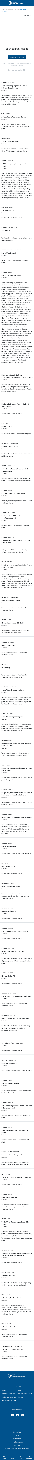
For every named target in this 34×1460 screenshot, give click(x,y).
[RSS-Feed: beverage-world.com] (21, 1415)
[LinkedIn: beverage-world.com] (17, 1415)
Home (4, 9)
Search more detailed (17, 57)
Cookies (18, 1432)
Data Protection (17, 1442)
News (4, 1390)
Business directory (13, 9)
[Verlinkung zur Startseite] (17, 1376)
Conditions (17, 1439)
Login (19, 1390)
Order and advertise (9, 1397)
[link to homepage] (17, 3)
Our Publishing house (9, 1400)
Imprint (17, 1435)
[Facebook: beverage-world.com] (12, 1415)
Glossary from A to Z (25, 1394)
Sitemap (20, 1397)
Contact (17, 1445)
